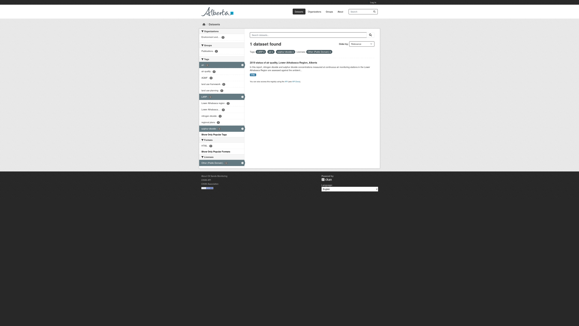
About (340, 11)
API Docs (296, 81)
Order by (343, 43)
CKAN (326, 179)
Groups (329, 11)
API (286, 81)
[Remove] (263, 52)
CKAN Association (209, 183)
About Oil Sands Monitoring (214, 175)
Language (326, 185)
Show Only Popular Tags (214, 134)
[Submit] (374, 11)
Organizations (314, 11)
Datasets (299, 11)
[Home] (204, 24)
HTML (253, 75)
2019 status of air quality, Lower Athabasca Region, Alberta (283, 62)
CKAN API (206, 179)
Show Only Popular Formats (215, 151)
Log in (373, 2)
